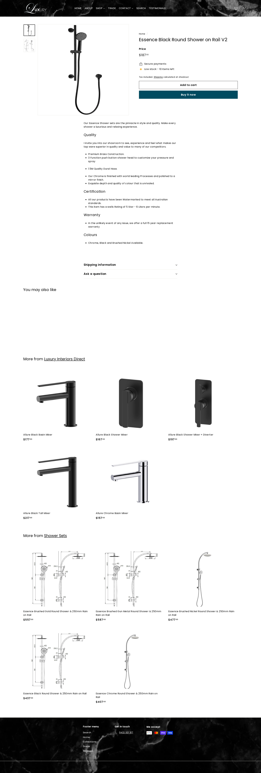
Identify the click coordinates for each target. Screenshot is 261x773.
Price (142, 49)
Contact (88, 750)
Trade (86, 746)
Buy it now (188, 94)
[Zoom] (83, 69)
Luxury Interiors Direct (64, 359)
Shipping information (100, 265)
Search (87, 732)
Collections (89, 741)
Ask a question (95, 274)
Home (142, 33)
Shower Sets (55, 535)
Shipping (158, 77)
